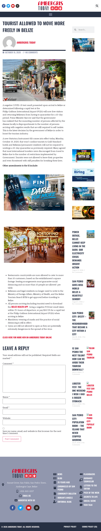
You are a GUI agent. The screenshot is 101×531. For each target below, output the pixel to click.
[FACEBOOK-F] (4, 6)
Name (6, 397)
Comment (8, 364)
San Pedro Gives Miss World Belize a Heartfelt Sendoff (77, 290)
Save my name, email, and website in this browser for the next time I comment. (32, 432)
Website (6, 418)
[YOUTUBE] (13, 6)
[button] (97, 6)
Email (6, 408)
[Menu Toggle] (50, 14)
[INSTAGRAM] (17, 6)
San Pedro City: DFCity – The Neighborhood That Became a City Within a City (79, 323)
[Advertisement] (83, 99)
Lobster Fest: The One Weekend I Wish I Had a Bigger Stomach (78, 392)
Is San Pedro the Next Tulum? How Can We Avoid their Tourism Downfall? (78, 359)
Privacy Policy (70, 526)
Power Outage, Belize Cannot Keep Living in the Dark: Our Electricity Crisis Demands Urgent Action (78, 249)
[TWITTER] (8, 6)
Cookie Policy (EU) (89, 526)
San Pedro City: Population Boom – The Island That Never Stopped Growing (78, 427)
